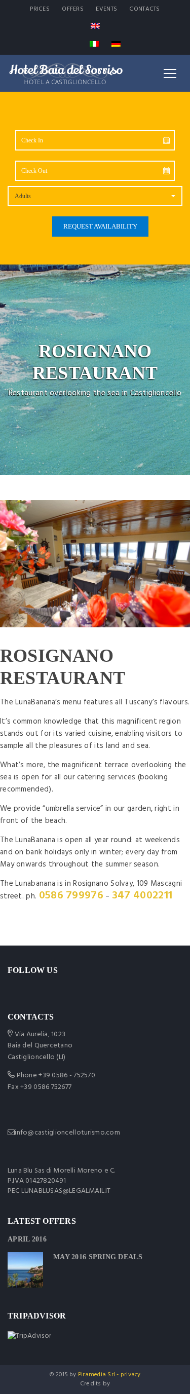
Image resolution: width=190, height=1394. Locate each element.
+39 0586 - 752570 (67, 1075)
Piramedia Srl (96, 1375)
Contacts (144, 9)
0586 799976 (71, 896)
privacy (131, 1375)
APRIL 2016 (27, 1239)
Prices (40, 9)
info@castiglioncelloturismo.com (67, 1133)
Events (106, 9)
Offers (73, 9)
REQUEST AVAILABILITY (100, 226)
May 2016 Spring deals (97, 1257)
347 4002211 (142, 896)
